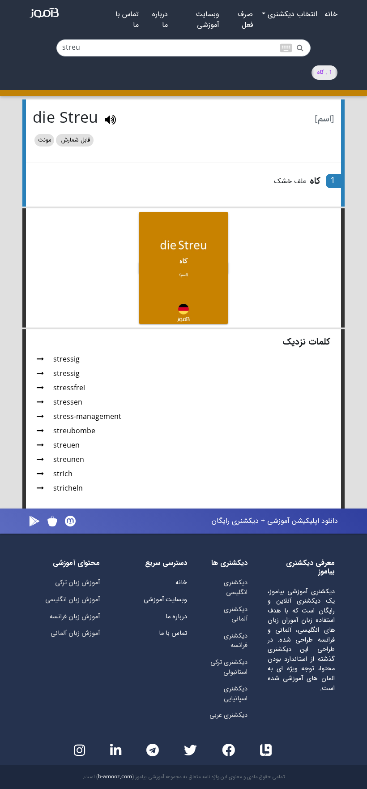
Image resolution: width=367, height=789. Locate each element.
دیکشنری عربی (228, 715)
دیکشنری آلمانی (236, 614)
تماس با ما (127, 19)
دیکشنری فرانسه (236, 641)
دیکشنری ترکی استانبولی (229, 667)
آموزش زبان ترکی (77, 583)
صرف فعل (245, 19)
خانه (330, 14)
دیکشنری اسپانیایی (236, 694)
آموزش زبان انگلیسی (72, 600)
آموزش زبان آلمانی (75, 633)
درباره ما (160, 19)
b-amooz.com (115, 777)
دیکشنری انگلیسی (236, 588)
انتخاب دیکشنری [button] (291, 14)
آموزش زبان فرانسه (75, 617)
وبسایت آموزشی (207, 19)
